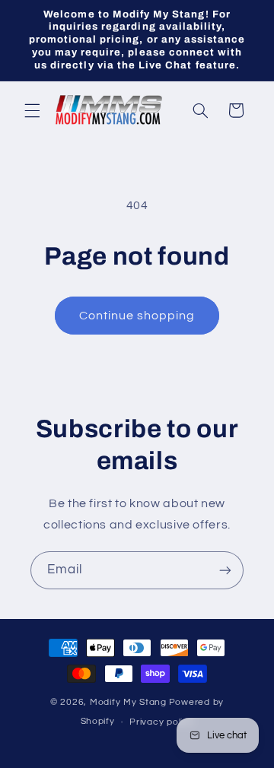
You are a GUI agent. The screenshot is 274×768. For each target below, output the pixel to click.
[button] (31, 110)
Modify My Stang (128, 702)
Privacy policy (161, 722)
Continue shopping (137, 315)
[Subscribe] (225, 570)
